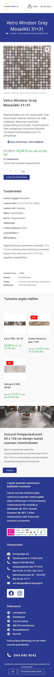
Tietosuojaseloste (31, 672)
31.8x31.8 (22, 281)
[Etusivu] (7, 33)
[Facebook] (11, 593)
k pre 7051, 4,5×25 (13, 338)
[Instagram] (20, 593)
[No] (50, 668)
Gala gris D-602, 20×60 (12, 386)
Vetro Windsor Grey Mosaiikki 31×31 (33, 33)
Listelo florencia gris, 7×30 (37, 340)
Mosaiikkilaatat (24, 277)
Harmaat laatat (33, 281)
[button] (47, 49)
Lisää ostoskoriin (16, 177)
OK (13, 672)
